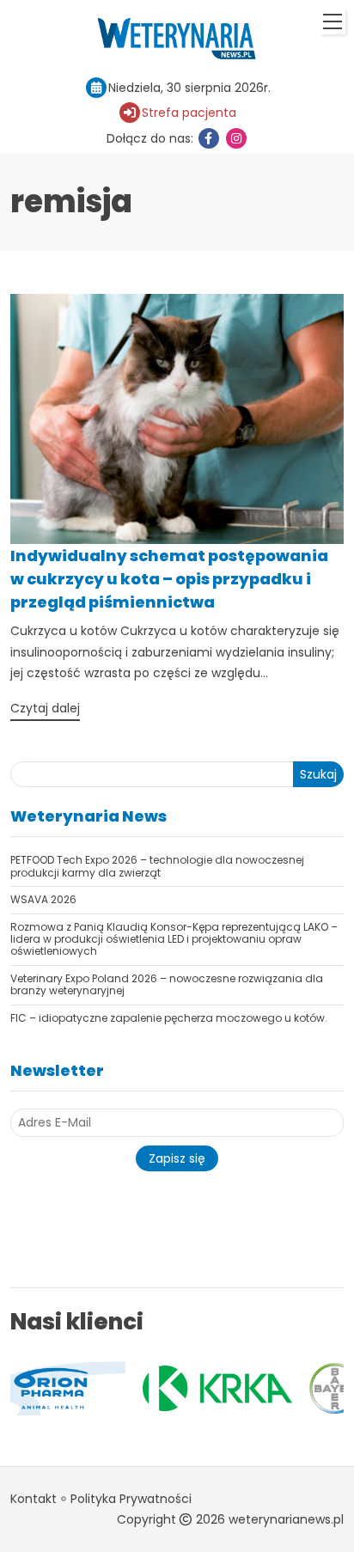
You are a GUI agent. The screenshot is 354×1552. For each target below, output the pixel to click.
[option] (147, 1388)
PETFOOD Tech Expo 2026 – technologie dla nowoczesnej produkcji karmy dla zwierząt (157, 865)
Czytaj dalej (45, 708)
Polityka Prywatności (131, 1498)
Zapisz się (177, 1158)
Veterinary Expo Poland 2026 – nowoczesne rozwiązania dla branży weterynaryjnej (166, 984)
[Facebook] (209, 138)
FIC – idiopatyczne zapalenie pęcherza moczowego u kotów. (168, 1018)
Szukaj (318, 774)
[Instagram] (236, 138)
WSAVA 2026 (43, 899)
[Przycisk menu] (332, 21)
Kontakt (33, 1498)
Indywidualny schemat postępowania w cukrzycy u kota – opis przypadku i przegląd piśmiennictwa (169, 579)
